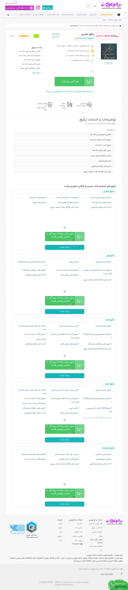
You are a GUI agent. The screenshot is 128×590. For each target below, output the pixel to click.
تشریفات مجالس (25, 14)
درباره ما (79, 523)
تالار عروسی (93, 14)
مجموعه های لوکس (106, 14)
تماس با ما (78, 527)
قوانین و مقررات (77, 536)
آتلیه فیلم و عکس (53, 14)
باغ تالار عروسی (81, 14)
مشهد (60, 527)
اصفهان (59, 536)
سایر (104, 19)
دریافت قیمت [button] (65, 247)
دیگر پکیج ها (108, 62)
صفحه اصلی (119, 14)
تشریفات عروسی (97, 532)
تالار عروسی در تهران (95, 523)
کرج (60, 532)
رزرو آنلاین (49, 8)
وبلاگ (100, 536)
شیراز (60, 540)
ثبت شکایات (78, 532)
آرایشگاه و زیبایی (38, 14)
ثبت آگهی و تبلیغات (112, 569)
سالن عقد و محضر (68, 14)
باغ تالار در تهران (97, 527)
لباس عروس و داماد (114, 19)
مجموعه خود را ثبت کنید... (96, 548)
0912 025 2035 (107, 574)
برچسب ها (78, 540)
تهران (60, 523)
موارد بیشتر (36, 72)
